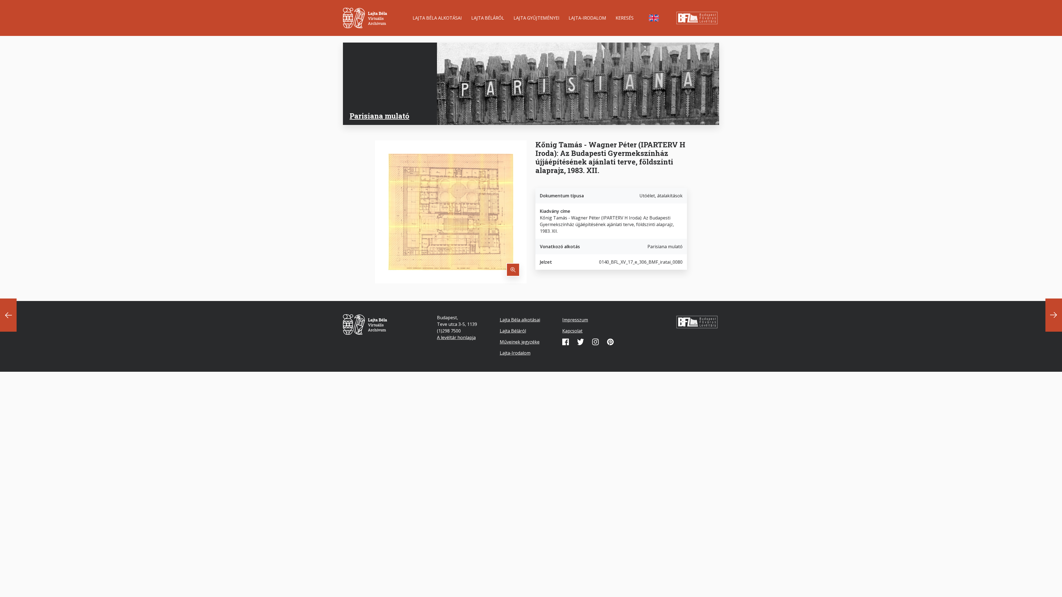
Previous (8, 315)
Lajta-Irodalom (587, 18)
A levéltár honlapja (456, 337)
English (654, 18)
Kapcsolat (572, 331)
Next (1053, 315)
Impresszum (575, 320)
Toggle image (513, 269)
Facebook (565, 341)
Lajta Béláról (487, 18)
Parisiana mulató (379, 116)
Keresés (625, 18)
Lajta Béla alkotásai (437, 18)
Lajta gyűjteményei (536, 18)
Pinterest (610, 341)
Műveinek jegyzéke (520, 342)
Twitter (580, 341)
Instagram (595, 341)
